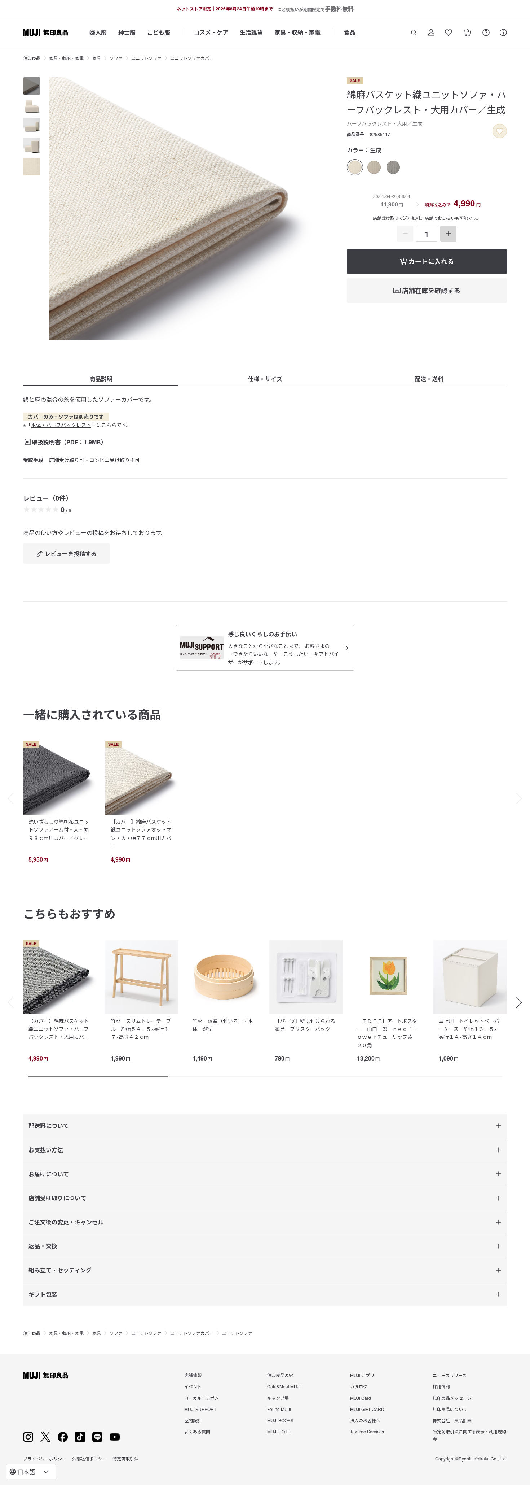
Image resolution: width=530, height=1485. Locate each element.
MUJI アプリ (362, 1375)
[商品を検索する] (414, 32)
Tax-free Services (367, 1431)
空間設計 (193, 1420)
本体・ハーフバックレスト (61, 424)
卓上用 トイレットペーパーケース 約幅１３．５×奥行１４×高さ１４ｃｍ (469, 1029)
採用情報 (441, 1386)
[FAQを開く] (486, 32)
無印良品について (450, 1409)
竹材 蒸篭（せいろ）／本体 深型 (223, 1024)
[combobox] (31, 1471)
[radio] (355, 167)
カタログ (358, 1386)
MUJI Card (360, 1398)
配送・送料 (429, 379)
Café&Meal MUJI (283, 1386)
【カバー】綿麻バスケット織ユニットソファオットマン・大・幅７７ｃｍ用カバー (141, 833)
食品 (349, 32)
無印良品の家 (280, 1375)
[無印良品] (45, 1375)
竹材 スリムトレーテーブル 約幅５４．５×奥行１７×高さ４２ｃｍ (141, 1029)
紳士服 (127, 32)
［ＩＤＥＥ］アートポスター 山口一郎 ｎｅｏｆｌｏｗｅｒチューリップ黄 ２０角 (387, 1033)
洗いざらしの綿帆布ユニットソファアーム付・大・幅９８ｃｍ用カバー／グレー (58, 829)
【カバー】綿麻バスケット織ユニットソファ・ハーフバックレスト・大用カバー (58, 1029)
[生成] (355, 167)
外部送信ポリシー (89, 1458)
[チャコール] (393, 167)
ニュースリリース (450, 1375)
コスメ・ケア (211, 32)
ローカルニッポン (201, 1398)
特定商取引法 (125, 1458)
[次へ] (523, 798)
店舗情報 (193, 1375)
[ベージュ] (374, 167)
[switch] (500, 131)
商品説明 (100, 379)
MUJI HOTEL (280, 1431)
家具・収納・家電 (297, 32)
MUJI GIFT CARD (367, 1409)
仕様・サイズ (265, 379)
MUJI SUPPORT (200, 1409)
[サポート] (503, 32)
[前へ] (7, 798)
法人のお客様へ (365, 1420)
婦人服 (98, 32)
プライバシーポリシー (44, 1458)
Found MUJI (279, 1409)
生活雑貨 (251, 32)
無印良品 (31, 58)
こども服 (158, 32)
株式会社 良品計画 (452, 1420)
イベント (193, 1386)
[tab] (31, 86)
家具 (96, 58)
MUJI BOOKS (280, 1420)
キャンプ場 (278, 1398)
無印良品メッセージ (452, 1398)
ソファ (116, 58)
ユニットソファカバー (191, 58)
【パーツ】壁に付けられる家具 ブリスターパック (305, 1024)
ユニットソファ (146, 58)
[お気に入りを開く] (448, 32)
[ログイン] (431, 32)
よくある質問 (197, 1431)
